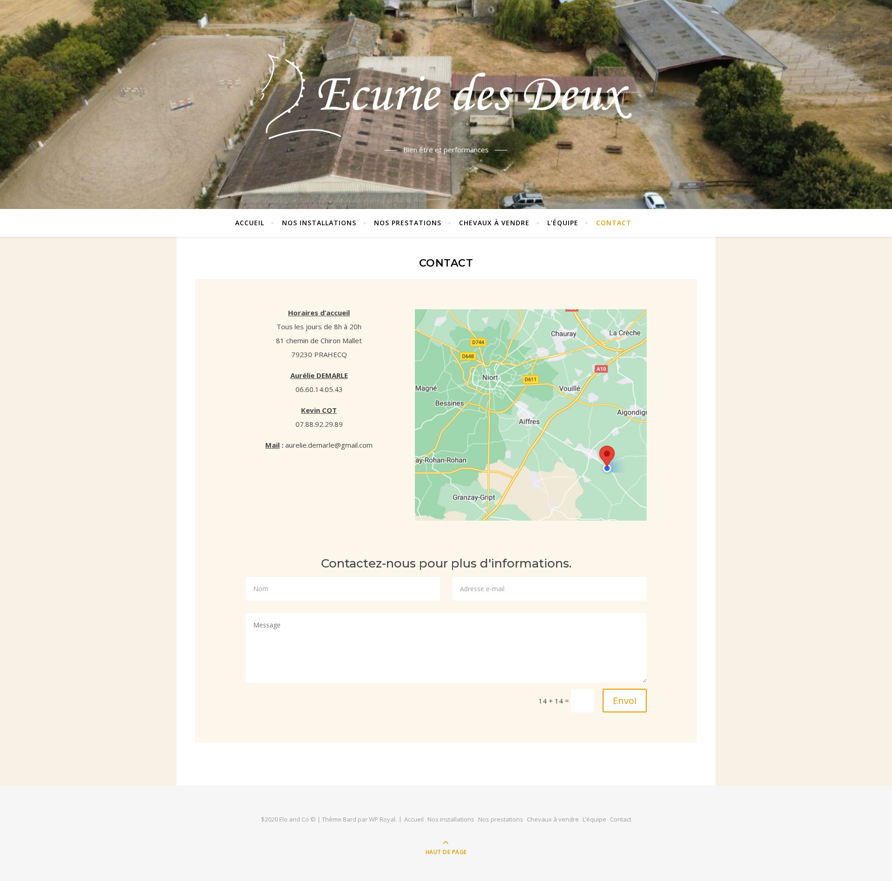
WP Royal (382, 819)
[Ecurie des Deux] (446, 96)
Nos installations (319, 222)
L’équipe (562, 222)
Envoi (624, 700)
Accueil (249, 222)
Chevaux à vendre (494, 222)
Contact (613, 222)
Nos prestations (407, 222)
